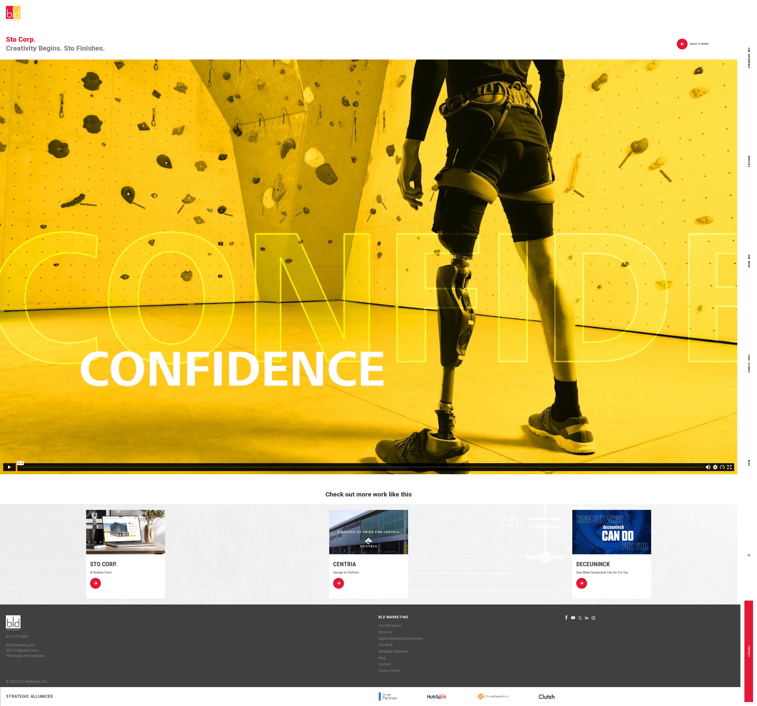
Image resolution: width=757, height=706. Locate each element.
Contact (384, 664)
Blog (381, 658)
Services (385, 632)
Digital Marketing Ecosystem (400, 638)
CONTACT (749, 651)
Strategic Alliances (393, 651)
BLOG (749, 463)
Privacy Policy (389, 671)
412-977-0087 (17, 636)
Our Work (385, 645)
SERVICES (749, 161)
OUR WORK (749, 261)
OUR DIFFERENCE (749, 58)
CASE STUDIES (749, 364)
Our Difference (390, 625)
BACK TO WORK (699, 44)
